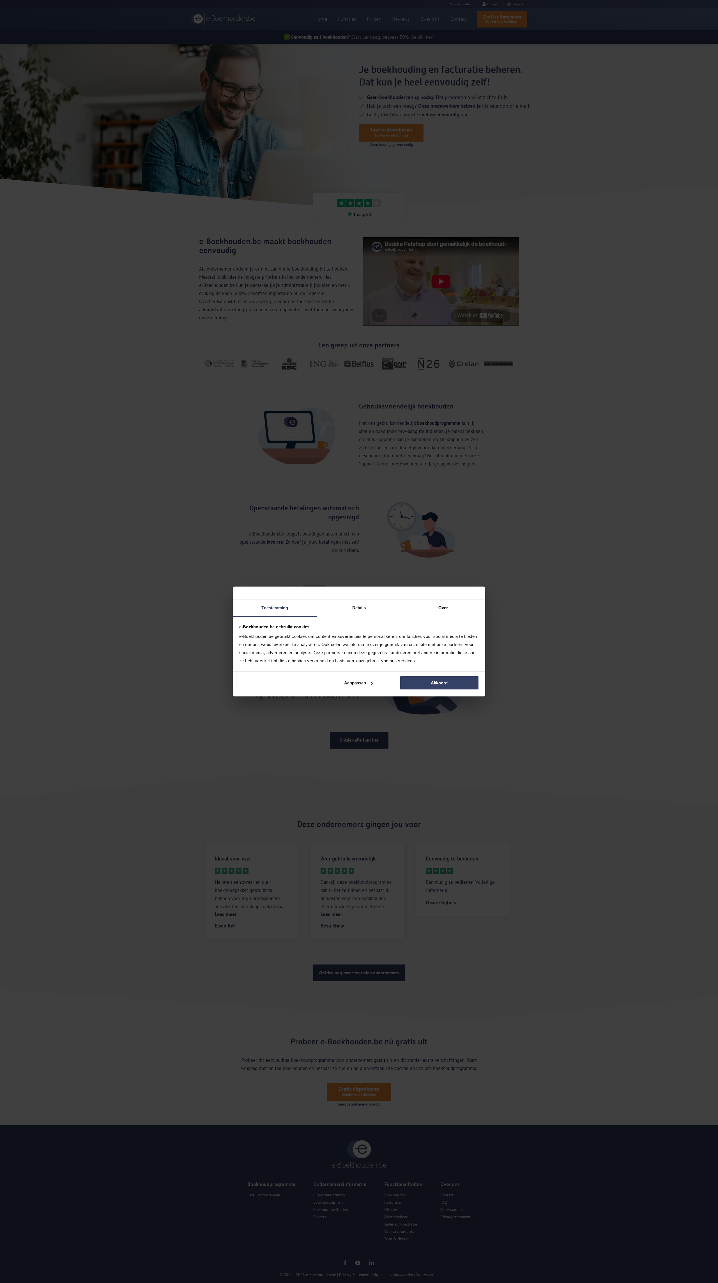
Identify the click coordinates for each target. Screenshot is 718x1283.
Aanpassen (355, 682)
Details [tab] (359, 607)
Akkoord (439, 682)
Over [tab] (443, 607)
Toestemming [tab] (274, 607)
